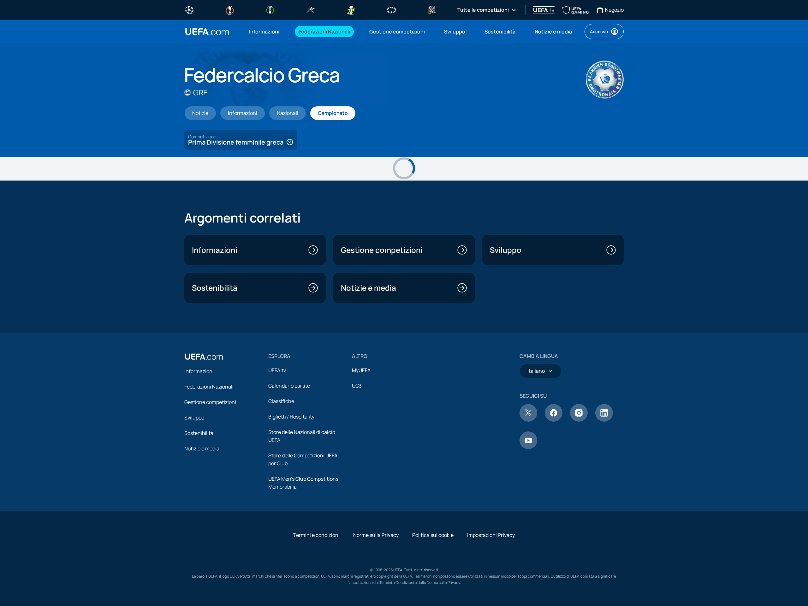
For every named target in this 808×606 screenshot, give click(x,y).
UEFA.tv (277, 370)
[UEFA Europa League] (230, 9)
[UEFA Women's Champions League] (391, 9)
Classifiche (281, 401)
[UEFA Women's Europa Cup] (351, 9)
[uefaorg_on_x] (528, 419)
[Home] (203, 357)
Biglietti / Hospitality (291, 416)
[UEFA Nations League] (432, 9)
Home (207, 31)
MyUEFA (361, 370)
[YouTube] (528, 447)
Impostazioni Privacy (491, 535)
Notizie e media (201, 448)
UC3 (357, 385)
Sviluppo (194, 417)
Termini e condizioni (316, 535)
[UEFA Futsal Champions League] (311, 9)
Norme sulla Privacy (376, 535)
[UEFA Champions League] (189, 9)
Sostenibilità (198, 433)
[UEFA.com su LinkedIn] (604, 419)
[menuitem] (266, 32)
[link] (264, 32)
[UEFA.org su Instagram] (579, 419)
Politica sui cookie (433, 535)
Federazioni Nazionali (209, 386)
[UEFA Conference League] (270, 9)
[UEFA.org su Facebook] (553, 419)
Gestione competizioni (210, 402)
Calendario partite (289, 385)
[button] (240, 140)
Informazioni (199, 371)
